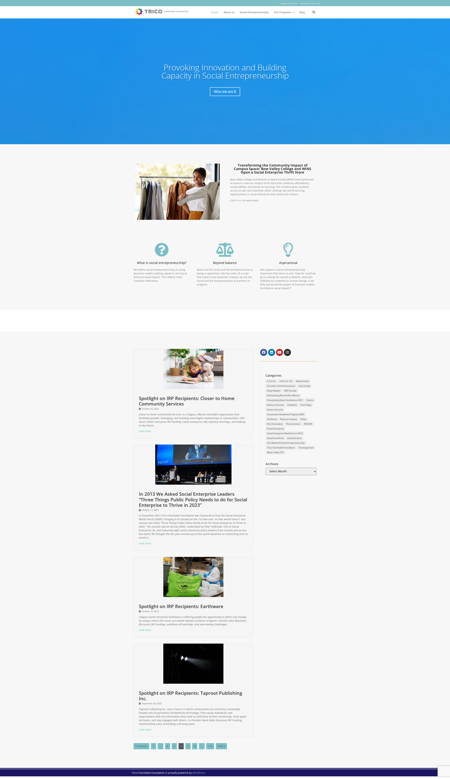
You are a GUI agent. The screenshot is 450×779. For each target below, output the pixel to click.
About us (229, 12)
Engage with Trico (288, 3)
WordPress (198, 772)
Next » (221, 746)
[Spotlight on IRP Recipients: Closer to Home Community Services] (193, 369)
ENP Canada (290, 390)
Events (310, 400)
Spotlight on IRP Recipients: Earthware (181, 606)
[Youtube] (279, 352)
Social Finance (294, 438)
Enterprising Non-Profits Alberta (283, 395)
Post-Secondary (275, 423)
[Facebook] (263, 352)
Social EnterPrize (275, 438)
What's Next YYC (275, 452)
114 (210, 746)
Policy (303, 419)
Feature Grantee (275, 404)
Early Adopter (274, 390)
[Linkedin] (271, 352)
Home (214, 12)
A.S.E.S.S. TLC (286, 381)
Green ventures (275, 409)
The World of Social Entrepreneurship (286, 442)
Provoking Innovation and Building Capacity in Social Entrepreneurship (225, 71)
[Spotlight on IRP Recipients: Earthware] (193, 577)
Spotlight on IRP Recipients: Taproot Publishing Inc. (190, 696)
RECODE (308, 423)
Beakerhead (302, 381)
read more (145, 431)
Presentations (293, 423)
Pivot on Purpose (288, 419)
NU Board (272, 419)
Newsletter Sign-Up (310, 3)
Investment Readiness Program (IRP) (285, 414)
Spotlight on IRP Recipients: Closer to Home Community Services (186, 401)
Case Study (304, 385)
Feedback (292, 404)
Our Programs (282, 12)
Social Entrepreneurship (254, 12)
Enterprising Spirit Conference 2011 (285, 400)
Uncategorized (306, 447)
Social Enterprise (275, 428)
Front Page (305, 404)
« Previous (141, 746)
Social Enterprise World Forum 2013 (285, 433)
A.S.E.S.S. (271, 381)
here (239, 200)
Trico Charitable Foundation (281, 447)
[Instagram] (287, 352)
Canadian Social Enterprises (281, 385)
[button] (314, 12)
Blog (302, 12)
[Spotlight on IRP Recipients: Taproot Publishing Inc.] (193, 664)
